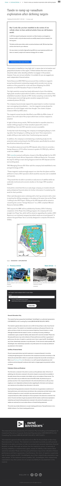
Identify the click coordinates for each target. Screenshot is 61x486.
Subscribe (31, 306)
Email (10, 295)
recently (13, 155)
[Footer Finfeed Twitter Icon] (36, 474)
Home (6, 2)
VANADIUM (14, 261)
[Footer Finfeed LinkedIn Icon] (40, 474)
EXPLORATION (23, 261)
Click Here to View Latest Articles (20, 62)
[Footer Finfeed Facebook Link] (32, 474)
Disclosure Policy (18, 360)
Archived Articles (14, 2)
